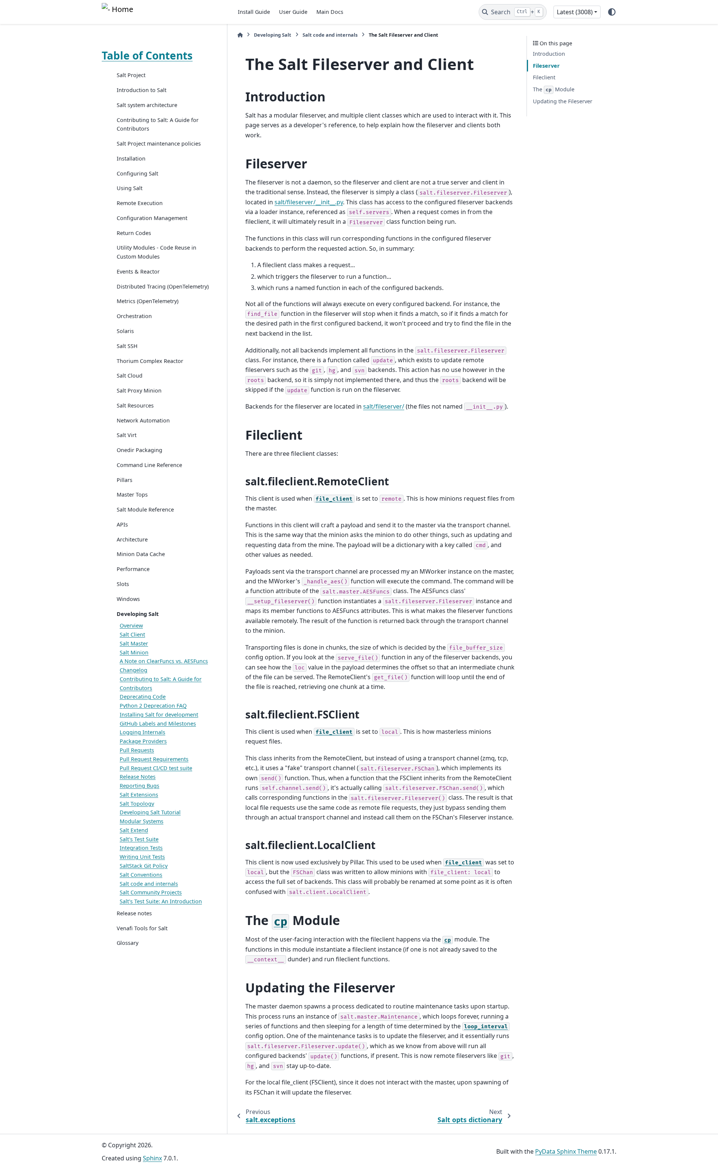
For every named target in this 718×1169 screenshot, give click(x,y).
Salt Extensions (139, 794)
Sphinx (152, 1158)
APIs (122, 524)
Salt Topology (137, 803)
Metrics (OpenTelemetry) (147, 301)
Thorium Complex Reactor (150, 360)
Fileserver (546, 65)
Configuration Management (152, 218)
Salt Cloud (129, 375)
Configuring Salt (137, 173)
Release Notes (138, 776)
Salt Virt (126, 435)
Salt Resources (135, 405)
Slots (123, 583)
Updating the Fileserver (562, 101)
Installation (131, 158)
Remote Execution (140, 203)
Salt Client (132, 634)
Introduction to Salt (141, 90)
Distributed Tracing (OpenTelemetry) (163, 286)
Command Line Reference (149, 464)
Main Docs (329, 11)
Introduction (549, 53)
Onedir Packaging (139, 450)
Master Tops (132, 494)
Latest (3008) (575, 12)
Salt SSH (127, 346)
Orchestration (134, 316)
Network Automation (143, 420)
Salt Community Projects (151, 892)
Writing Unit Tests (142, 856)
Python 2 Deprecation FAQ (153, 705)
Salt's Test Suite (139, 838)
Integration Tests (141, 847)
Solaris (125, 331)
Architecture (132, 539)
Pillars (124, 479)
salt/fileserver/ (383, 406)
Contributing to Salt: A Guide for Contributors (158, 124)
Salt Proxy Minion (139, 390)
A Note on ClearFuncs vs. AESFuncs (164, 661)
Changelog (133, 670)
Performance (133, 569)
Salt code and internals (149, 883)
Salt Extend (134, 830)
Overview (131, 625)
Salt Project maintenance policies (159, 143)
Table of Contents (147, 55)
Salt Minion (134, 652)
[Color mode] (611, 12)
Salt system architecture (147, 105)
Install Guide (254, 11)
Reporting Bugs (139, 785)
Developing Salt (138, 613)
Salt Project (131, 75)
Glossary (127, 942)
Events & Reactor (138, 271)
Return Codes (134, 232)
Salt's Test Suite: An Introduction (161, 901)
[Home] (240, 35)
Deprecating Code (143, 696)
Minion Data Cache (141, 554)
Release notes (134, 913)
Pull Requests (137, 750)
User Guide (293, 11)
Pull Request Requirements (154, 759)
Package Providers (143, 741)
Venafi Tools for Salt (142, 927)
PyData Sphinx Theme (566, 1151)
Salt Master (134, 643)
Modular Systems (141, 821)
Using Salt (129, 188)
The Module (553, 89)
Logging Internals (142, 732)
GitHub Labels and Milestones (158, 723)
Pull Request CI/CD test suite (156, 767)
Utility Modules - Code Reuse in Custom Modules (156, 252)
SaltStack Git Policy (144, 865)
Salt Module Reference (145, 509)
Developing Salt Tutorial (150, 812)
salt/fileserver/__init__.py (308, 202)
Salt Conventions (141, 874)
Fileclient (544, 77)
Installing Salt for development (159, 714)
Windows (128, 598)
